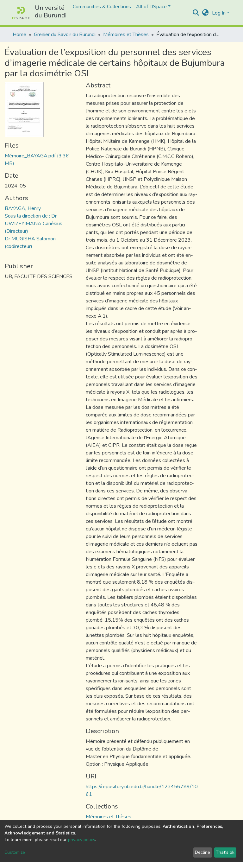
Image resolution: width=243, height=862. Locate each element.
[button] (205, 13)
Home (19, 34)
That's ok (225, 852)
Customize (14, 852)
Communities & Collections (102, 6)
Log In (219, 13)
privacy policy (81, 840)
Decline (202, 852)
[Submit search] (196, 13)
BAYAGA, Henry (23, 208)
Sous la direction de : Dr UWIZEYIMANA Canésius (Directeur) (33, 223)
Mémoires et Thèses (126, 34)
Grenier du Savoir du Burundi (65, 34)
